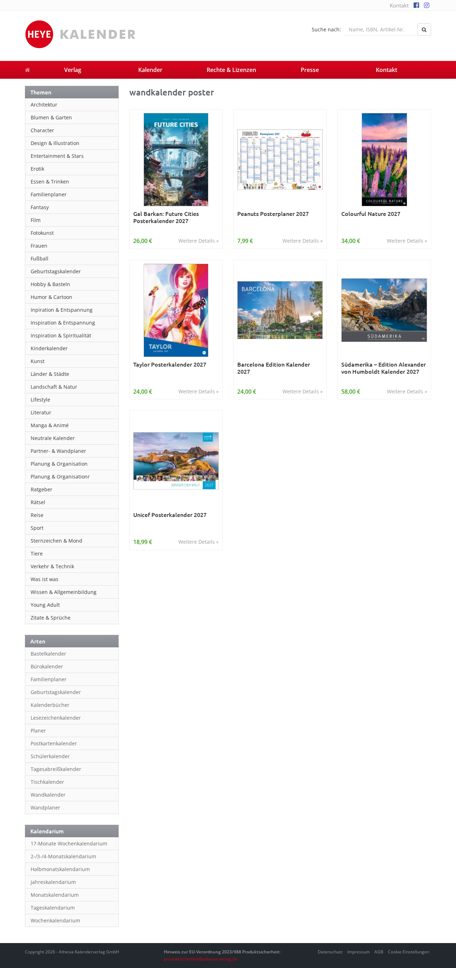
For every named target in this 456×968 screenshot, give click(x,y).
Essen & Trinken (50, 181)
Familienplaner (49, 194)
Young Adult (45, 604)
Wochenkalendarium (55, 920)
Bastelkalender (48, 653)
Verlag (72, 70)
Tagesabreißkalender (56, 769)
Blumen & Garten (51, 117)
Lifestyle (40, 399)
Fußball (39, 258)
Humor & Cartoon (51, 297)
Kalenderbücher (50, 705)
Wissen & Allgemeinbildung (64, 592)
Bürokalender (47, 666)
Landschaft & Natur (54, 386)
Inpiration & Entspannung (62, 309)
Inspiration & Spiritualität (61, 335)
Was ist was (44, 579)
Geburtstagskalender (56, 271)
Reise (37, 515)
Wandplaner (45, 807)
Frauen (39, 245)
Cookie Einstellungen (408, 952)
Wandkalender (48, 794)
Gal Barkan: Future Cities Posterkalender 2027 (166, 217)
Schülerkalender (50, 756)
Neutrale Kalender (53, 438)
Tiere (37, 553)
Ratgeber (41, 489)
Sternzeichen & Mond (56, 540)
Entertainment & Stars (57, 155)
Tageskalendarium (53, 907)
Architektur (44, 104)
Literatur (41, 412)
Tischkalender (47, 781)
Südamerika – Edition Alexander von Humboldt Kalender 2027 (383, 368)
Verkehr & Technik (52, 566)
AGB (378, 952)
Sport (37, 527)
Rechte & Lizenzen (231, 70)
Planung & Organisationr (60, 476)
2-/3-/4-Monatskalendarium (63, 856)
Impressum (358, 952)
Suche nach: (326, 29)
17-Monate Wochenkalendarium (69, 843)
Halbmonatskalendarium (60, 869)
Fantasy (40, 207)
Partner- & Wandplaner (58, 450)
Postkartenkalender (54, 743)
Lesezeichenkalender (56, 717)
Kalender (150, 70)
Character (42, 130)
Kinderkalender (49, 348)
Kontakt (399, 5)
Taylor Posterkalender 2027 (169, 364)
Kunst (38, 361)
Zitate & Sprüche (51, 617)
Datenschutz (330, 952)
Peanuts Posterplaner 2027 (273, 213)
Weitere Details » (198, 240)
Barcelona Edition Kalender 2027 (273, 368)
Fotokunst (42, 232)
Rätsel (38, 502)
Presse (310, 70)
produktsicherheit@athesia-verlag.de (200, 959)
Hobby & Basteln (50, 284)
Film (36, 220)
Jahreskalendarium (53, 882)
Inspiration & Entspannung (63, 322)
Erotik (37, 168)
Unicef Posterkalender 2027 (170, 514)
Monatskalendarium (55, 894)
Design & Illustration (55, 143)
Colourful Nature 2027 (370, 213)
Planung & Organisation (59, 463)
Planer (38, 730)
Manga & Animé (50, 425)
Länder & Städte (50, 374)
